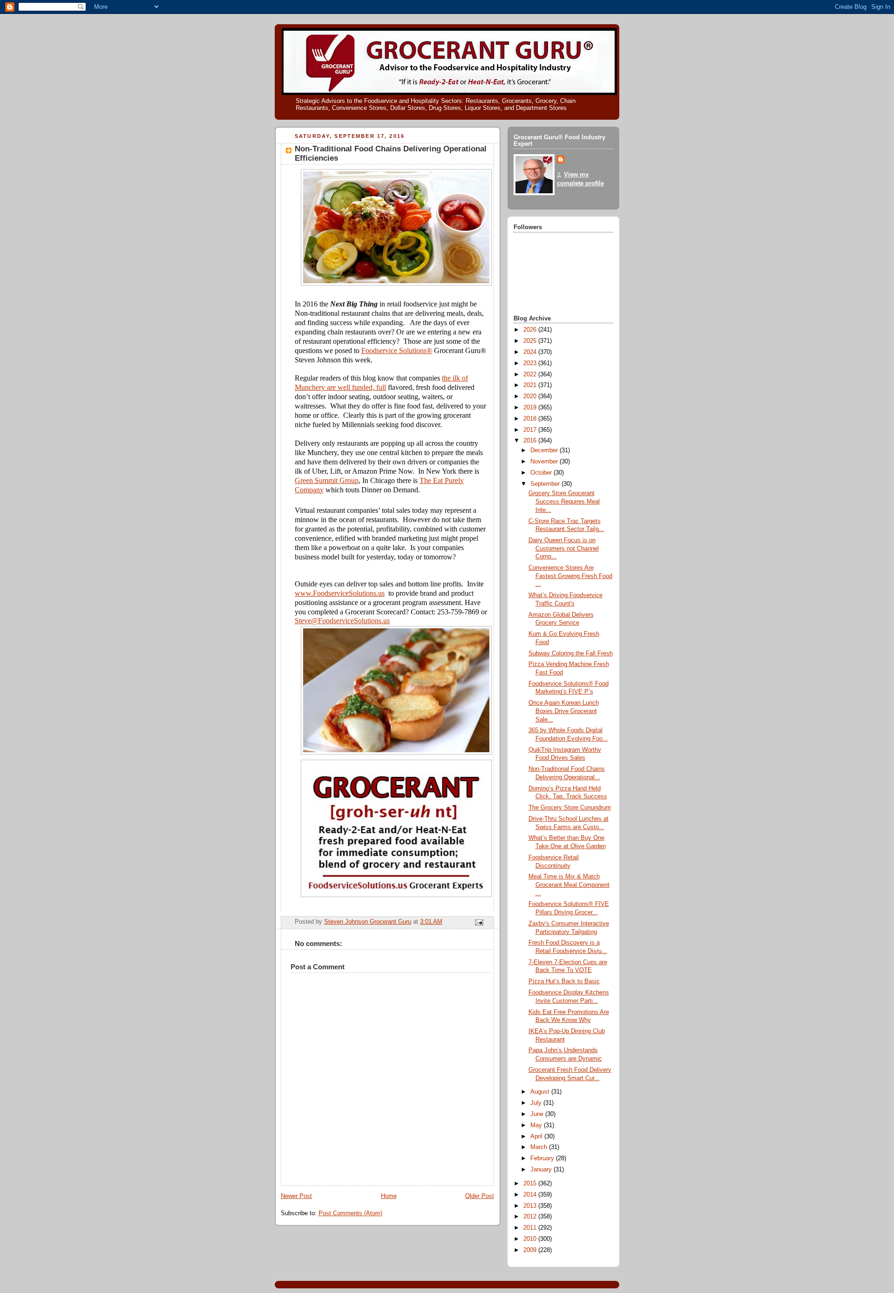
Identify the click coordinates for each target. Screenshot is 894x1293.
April (537, 1136)
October (542, 473)
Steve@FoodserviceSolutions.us (342, 621)
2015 (530, 1183)
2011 (530, 1228)
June (537, 1114)
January (542, 1169)
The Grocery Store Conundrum (569, 807)
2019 (530, 407)
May (537, 1125)
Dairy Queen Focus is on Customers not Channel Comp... (563, 548)
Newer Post (296, 1196)
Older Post (479, 1196)
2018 (530, 418)
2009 (530, 1250)
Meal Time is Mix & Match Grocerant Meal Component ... (569, 884)
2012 (530, 1216)
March (539, 1147)
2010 (530, 1239)
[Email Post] (478, 922)
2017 (530, 430)
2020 (530, 396)
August (540, 1092)
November (545, 461)
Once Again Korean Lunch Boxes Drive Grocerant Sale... (563, 711)
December (545, 450)
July (536, 1103)
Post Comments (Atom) (350, 1213)
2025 (530, 341)
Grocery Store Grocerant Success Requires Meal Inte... (564, 501)
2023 (530, 363)
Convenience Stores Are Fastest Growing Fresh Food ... (570, 576)
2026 (530, 330)
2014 (530, 1194)
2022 (530, 374)
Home (389, 1196)
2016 (530, 440)
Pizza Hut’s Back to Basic (564, 981)
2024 (530, 352)
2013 (530, 1206)
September (546, 484)
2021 (530, 385)
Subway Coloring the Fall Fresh (570, 653)
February (543, 1158)
